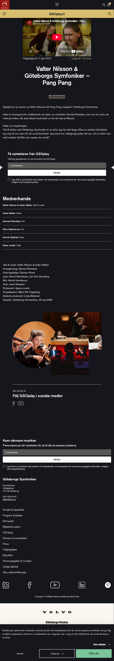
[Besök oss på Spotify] (108, 585)
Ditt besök (8, 521)
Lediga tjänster (10, 566)
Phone (3, 153)
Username (5, 153)
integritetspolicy (18, 468)
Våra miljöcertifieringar (14, 572)
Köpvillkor (8, 555)
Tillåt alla (94, 653)
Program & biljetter (13, 515)
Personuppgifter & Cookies (17, 560)
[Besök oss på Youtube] (20, 403)
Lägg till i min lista (81, 58)
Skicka (57, 172)
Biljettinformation (12, 526)
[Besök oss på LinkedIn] (82, 585)
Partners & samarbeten (15, 538)
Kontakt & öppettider (13, 509)
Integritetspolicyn (31, 182)
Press (6, 543)
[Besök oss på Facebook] (14, 403)
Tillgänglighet (10, 549)
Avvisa (20, 653)
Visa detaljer (99, 644)
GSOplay (55, 14)
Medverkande (57, 95)
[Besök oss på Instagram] (6, 585)
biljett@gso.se (9, 499)
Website (4, 153)
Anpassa (55, 653)
